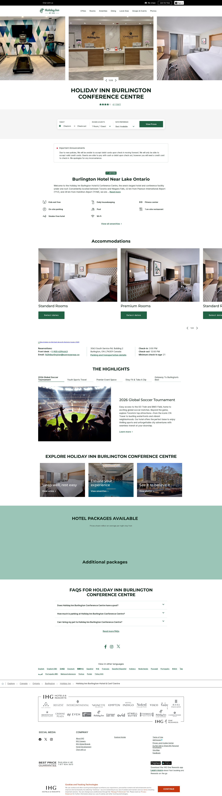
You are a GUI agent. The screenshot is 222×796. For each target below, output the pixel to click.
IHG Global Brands (83, 744)
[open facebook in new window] (104, 646)
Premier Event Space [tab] (106, 380)
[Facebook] (40, 739)
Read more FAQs (111, 631)
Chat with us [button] (48, 3)
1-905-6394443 (60, 351)
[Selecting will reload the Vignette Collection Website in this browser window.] (98, 705)
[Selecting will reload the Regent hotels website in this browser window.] (58, 705)
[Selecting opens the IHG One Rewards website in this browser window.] (166, 721)
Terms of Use (158, 737)
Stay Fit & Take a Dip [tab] (136, 380)
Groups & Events (139, 11)
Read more (115, 192)
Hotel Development (83, 747)
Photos (153, 11)
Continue (168, 789)
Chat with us (81, 750)
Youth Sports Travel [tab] (76, 380)
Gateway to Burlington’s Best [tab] (166, 378)
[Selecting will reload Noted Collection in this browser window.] (141, 705)
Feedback (156, 753)
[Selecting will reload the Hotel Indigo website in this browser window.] (128, 705)
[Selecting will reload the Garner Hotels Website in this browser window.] (110, 714)
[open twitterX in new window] (117, 646)
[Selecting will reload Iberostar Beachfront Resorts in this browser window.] (47, 714)
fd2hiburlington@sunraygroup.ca (62, 354)
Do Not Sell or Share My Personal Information (166, 746)
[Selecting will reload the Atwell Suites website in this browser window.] (132, 714)
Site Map (156, 750)
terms (145, 789)
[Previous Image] (106, 80)
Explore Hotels (120, 737)
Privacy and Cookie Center (163, 743)
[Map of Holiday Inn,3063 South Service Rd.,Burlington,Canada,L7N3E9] (58, 342)
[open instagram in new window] (110, 646)
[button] (179, 3)
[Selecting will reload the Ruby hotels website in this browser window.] (164, 705)
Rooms (92, 11)
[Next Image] (115, 80)
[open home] (4, 683)
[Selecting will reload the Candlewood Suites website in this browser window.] (174, 714)
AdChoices (157, 740)
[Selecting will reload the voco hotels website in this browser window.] (154, 705)
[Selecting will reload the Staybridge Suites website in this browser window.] (146, 714)
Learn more (125, 432)
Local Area (124, 11)
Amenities (103, 11)
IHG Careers (81, 741)
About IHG (80, 738)
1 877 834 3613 (65, 764)
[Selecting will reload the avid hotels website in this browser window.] (121, 714)
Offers (83, 11)
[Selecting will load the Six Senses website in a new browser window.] (46, 705)
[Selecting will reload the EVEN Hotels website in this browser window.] (73, 714)
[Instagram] (51, 739)
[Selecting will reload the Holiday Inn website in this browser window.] (99, 714)
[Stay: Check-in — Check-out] (73, 126)
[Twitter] (45, 739)
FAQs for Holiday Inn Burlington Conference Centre (111, 592)
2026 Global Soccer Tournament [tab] (48, 378)
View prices (151, 124)
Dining (113, 11)
